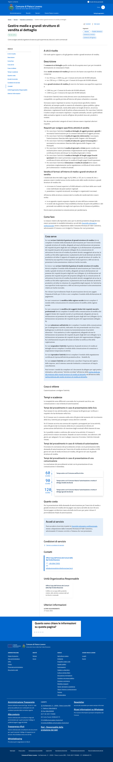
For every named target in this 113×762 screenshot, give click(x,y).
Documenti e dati (13, 670)
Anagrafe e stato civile (63, 662)
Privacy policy (22, 751)
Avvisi (34, 659)
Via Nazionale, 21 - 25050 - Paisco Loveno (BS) (57, 705)
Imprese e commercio (26, 20)
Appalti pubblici (61, 664)
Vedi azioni (97, 24)
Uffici (9, 662)
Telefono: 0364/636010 (50, 708)
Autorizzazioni (61, 667)
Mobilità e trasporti (62, 684)
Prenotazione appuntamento (78, 751)
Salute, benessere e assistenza (66, 687)
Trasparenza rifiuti (16, 726)
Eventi (84, 659)
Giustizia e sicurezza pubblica (65, 678)
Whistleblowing (15, 738)
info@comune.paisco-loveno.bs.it (53, 720)
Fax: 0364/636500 (48, 711)
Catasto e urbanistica (63, 670)
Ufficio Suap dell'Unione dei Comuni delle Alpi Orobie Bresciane (59, 559)
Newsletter (79, 702)
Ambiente (60, 659)
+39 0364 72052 (54, 563)
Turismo (59, 692)
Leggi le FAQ (49, 751)
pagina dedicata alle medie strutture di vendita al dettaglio (66, 377)
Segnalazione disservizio (61, 751)
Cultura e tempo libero (63, 673)
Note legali (12, 751)
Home (9, 20)
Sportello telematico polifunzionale (84, 526)
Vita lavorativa (61, 695)
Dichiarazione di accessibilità (35, 751)
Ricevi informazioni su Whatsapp (88, 709)
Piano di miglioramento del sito (95, 751)
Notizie (35, 656)
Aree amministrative (14, 659)
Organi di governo (13, 656)
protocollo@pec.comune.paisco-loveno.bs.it (56, 723)
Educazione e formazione (64, 676)
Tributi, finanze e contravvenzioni (67, 689)
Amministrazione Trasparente (21, 702)
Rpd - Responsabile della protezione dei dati (52, 728)
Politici (10, 664)
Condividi (88, 24)
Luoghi (84, 656)
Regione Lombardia (13, 2)
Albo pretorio (14, 714)
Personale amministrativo (15, 667)
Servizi (16, 20)
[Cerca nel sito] (103, 7)
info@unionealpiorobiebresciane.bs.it (59, 568)
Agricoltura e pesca (62, 656)
